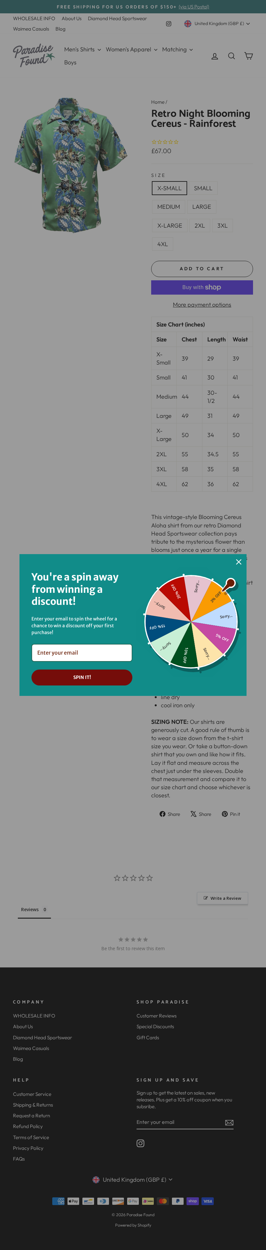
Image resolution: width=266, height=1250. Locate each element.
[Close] (239, 562)
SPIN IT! (82, 677)
